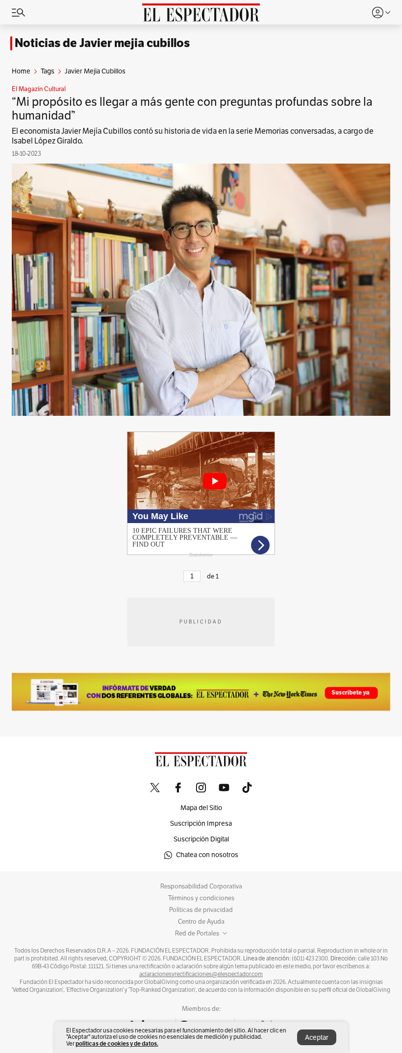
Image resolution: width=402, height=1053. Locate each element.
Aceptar (316, 1037)
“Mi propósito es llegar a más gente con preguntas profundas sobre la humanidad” (192, 109)
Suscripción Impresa (201, 823)
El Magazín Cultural (39, 89)
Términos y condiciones (201, 898)
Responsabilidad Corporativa (201, 886)
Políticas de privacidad (201, 910)
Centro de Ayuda (201, 921)
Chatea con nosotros (207, 855)
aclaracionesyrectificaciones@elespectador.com (201, 974)
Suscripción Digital (201, 839)
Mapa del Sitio (201, 808)
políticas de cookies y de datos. (116, 1043)
